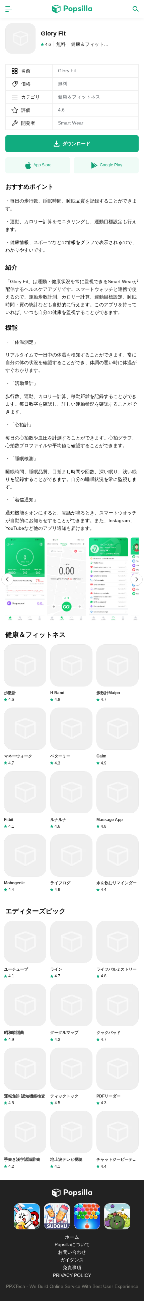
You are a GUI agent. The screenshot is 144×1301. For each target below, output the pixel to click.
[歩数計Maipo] (117, 673)
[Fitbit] (25, 800)
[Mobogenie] (25, 863)
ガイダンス (72, 1260)
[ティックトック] (71, 1077)
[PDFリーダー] (117, 1077)
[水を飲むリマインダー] (117, 863)
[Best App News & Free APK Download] (72, 9)
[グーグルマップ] (71, 1013)
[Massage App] (117, 800)
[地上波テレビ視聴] (71, 1140)
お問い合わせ (72, 1252)
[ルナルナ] (71, 800)
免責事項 (72, 1267)
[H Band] (71, 673)
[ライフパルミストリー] (117, 950)
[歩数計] (25, 673)
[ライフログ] (71, 863)
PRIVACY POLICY (72, 1275)
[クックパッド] (117, 1013)
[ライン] (71, 950)
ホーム (72, 1237)
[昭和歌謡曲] (25, 1013)
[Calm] (117, 736)
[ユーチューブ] (25, 950)
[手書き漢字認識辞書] (25, 1140)
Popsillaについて (72, 1244)
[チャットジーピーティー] (117, 1140)
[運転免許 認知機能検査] (25, 1077)
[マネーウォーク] (25, 736)
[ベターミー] (71, 736)
